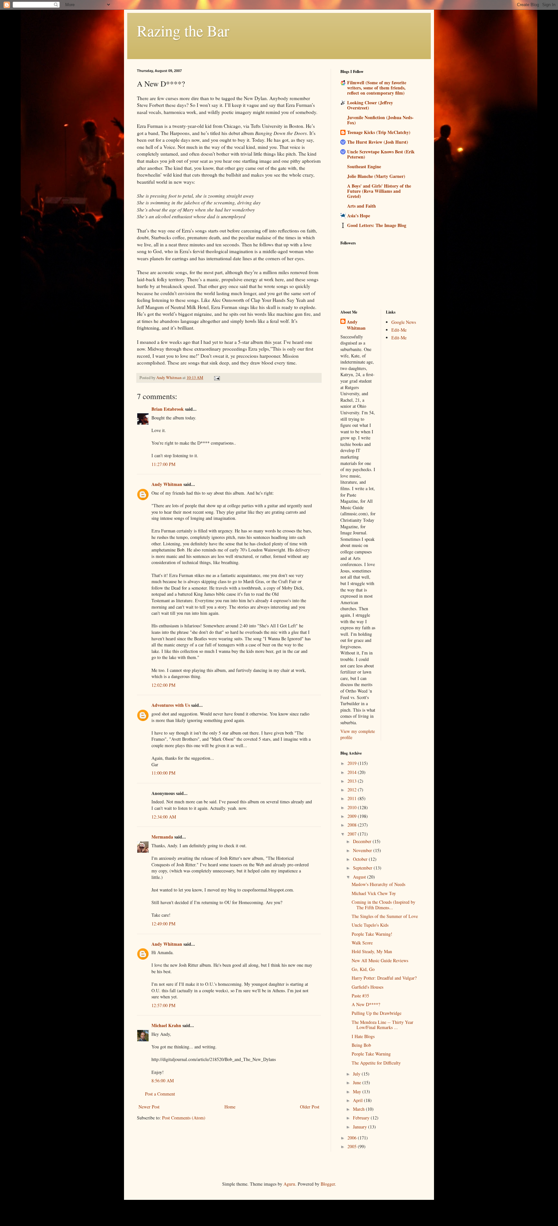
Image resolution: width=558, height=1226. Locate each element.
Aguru (289, 1184)
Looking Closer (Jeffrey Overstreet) (370, 105)
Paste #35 (360, 996)
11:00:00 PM (163, 773)
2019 (352, 763)
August (360, 877)
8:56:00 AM (162, 1080)
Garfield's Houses (367, 987)
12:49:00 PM (163, 924)
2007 (352, 834)
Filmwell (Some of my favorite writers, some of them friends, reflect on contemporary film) (376, 87)
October (361, 859)
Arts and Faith (361, 205)
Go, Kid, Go (363, 969)
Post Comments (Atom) (183, 1118)
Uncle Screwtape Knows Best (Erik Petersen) (381, 154)
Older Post (309, 1107)
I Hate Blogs (363, 1036)
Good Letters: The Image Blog (376, 225)
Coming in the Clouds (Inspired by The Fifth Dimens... (383, 905)
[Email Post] (216, 377)
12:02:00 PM (163, 685)
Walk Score (362, 943)
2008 (352, 825)
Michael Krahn (166, 1025)
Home (229, 1107)
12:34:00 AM (163, 817)
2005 (352, 1146)
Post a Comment (160, 1094)
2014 (352, 772)
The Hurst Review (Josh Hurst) (377, 142)
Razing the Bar (183, 30)
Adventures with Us (170, 705)
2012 (352, 790)
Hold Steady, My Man (372, 951)
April (358, 1100)
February (362, 1118)
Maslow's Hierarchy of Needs (378, 884)
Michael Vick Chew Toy (374, 893)
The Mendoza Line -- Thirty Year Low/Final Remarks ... (382, 1025)
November (363, 850)
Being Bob (361, 1045)
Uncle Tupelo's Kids (370, 925)
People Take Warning (371, 1054)
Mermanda (162, 836)
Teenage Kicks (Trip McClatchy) (378, 132)
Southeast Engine (364, 166)
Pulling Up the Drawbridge (376, 1013)
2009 (352, 816)
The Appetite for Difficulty (376, 1063)
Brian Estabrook (167, 409)
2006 (352, 1138)
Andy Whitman (166, 484)
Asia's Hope (358, 215)
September (363, 868)
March (359, 1109)
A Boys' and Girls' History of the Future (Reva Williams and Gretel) (379, 191)
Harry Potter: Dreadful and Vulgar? (384, 978)
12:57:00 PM (163, 1005)
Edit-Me (399, 330)
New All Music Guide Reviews (380, 960)
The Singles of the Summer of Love (385, 916)
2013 (352, 781)
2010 (352, 807)
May (357, 1091)
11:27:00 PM (163, 464)
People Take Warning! (372, 934)
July (357, 1074)
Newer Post (149, 1107)
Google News (403, 322)
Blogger (328, 1184)
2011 (352, 798)
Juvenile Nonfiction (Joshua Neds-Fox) (380, 120)
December (363, 841)
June (357, 1082)
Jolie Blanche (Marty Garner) (376, 176)
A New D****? (366, 1004)
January (360, 1127)
